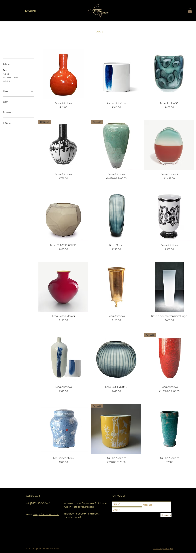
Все (5, 70)
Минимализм (10, 77)
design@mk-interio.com (46, 514)
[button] (190, 10)
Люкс (6, 73)
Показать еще (116, 480)
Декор (6, 81)
